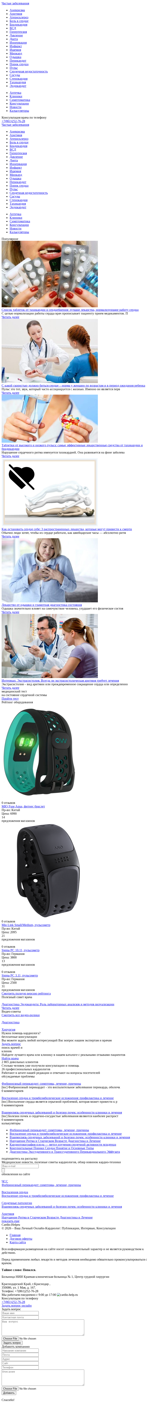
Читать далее (10, 317)
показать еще (10, 1221)
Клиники (16, 96)
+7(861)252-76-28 (13, 121)
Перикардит (18, 60)
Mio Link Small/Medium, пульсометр (26, 925)
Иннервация (18, 42)
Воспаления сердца (15, 1192)
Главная (15, 1235)
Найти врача (10, 1058)
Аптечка (15, 92)
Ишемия (15, 49)
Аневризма (17, 10)
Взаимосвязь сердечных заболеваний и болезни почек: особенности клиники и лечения (62, 1112)
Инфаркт (16, 46)
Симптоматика (20, 100)
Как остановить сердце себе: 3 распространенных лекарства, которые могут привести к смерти (67, 529)
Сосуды (15, 75)
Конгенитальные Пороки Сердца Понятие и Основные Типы (52, 1148)
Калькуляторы (19, 110)
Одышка (15, 57)
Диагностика (10, 1022)
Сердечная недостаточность (29, 71)
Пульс (14, 68)
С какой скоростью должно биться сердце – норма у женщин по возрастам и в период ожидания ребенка (73, 385)
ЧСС (5, 1181)
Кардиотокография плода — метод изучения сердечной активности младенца (63, 1144)
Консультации (19, 103)
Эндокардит (18, 86)
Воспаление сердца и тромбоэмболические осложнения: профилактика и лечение (58, 1098)
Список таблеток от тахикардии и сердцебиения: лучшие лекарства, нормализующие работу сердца (70, 309)
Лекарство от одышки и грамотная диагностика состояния (42, 605)
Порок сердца (19, 64)
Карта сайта (18, 1242)
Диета (14, 39)
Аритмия (16, 13)
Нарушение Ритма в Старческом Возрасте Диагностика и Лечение (55, 1141)
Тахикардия (18, 82)
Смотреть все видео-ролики (21, 1015)
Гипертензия (18, 31)
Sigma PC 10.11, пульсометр (21, 950)
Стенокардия (18, 78)
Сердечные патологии (17, 1203)
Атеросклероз (19, 17)
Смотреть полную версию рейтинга (26, 993)
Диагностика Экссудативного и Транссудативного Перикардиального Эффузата (65, 1151)
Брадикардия (18, 24)
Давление (16, 35)
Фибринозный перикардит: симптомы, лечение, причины (41, 1083)
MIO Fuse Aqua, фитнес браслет (23, 806)
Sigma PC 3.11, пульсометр (20, 975)
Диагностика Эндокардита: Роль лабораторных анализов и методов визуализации (58, 1004)
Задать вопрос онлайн (17, 1305)
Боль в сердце (19, 21)
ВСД (13, 28)
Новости (15, 107)
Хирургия (8, 1029)
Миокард (16, 53)
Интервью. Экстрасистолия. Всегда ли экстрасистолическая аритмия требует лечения (60, 680)
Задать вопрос (11, 1044)
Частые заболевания (15, 3)
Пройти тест (10, 698)
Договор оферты (21, 1238)
